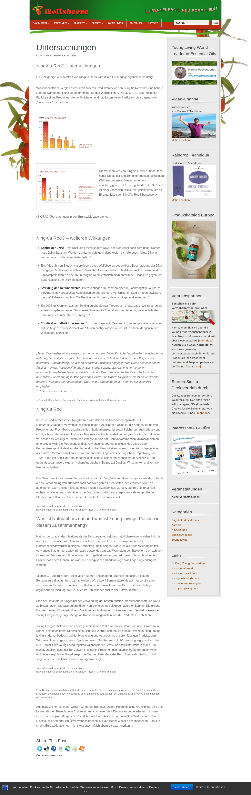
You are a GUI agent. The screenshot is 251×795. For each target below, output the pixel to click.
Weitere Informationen (210, 787)
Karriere (177, 524)
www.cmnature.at (182, 568)
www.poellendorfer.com (186, 578)
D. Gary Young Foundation (188, 563)
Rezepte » (97, 23)
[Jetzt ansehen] (181, 140)
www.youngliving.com (185, 588)
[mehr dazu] (205, 340)
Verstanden (182, 787)
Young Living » (116, 23)
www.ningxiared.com (184, 573)
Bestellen (136, 23)
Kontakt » (153, 23)
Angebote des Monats (185, 520)
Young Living (179, 539)
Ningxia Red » (61, 23)
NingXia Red (179, 529)
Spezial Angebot (182, 534)
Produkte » (80, 23)
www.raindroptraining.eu (187, 583)
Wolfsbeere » (41, 23)
